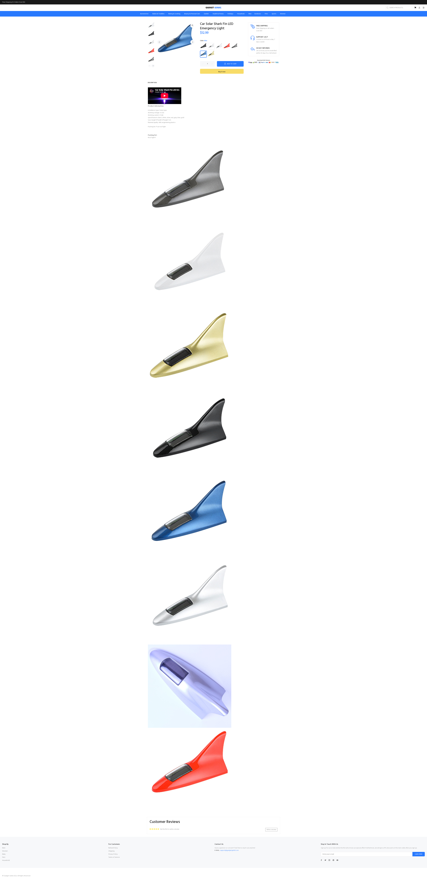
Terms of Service (114, 857)
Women (5, 851)
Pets (3, 857)
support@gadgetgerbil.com (229, 850)
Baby (4, 854)
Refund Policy (113, 848)
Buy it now (221, 72)
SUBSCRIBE (418, 854)
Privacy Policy (113, 854)
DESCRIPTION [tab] (152, 82)
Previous (159, 42)
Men (3, 848)
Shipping (111, 851)
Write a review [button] (271, 829)
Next (192, 42)
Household (6, 860)
